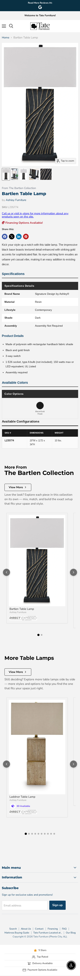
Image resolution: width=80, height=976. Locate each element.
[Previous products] (6, 572)
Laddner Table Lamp (22, 797)
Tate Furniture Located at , (47, 932)
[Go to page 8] (48, 834)
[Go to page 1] (38, 635)
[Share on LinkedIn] (19, 236)
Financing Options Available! (24, 223)
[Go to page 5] (38, 834)
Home (5, 37)
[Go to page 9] (51, 834)
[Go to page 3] (32, 834)
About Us (26, 928)
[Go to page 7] (45, 834)
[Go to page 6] (41, 834)
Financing (53, 928)
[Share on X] (12, 236)
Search (13, 928)
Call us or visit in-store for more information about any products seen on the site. (35, 215)
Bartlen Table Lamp (21, 609)
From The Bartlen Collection (19, 188)
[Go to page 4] (35, 834)
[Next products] (73, 572)
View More (16, 487)
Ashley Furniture (16, 200)
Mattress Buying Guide (16, 932)
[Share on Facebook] (4, 236)
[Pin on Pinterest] (26, 236)
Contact (39, 928)
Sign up (57, 905)
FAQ (64, 928)
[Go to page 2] (41, 635)
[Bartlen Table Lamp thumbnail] (6, 174)
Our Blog (71, 932)
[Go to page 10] (54, 834)
